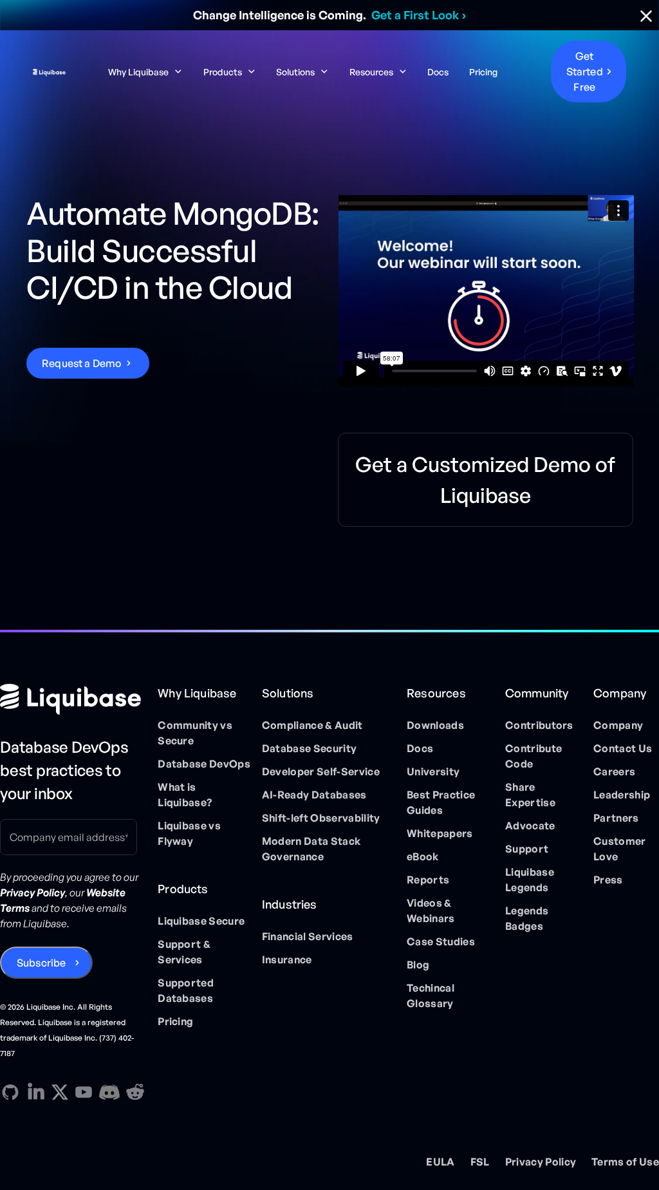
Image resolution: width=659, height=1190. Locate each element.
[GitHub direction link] (10, 1092)
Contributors (539, 725)
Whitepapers (440, 833)
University (433, 771)
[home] (49, 71)
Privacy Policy (540, 1161)
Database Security (309, 748)
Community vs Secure (195, 733)
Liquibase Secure (201, 920)
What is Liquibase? (185, 794)
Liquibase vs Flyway (189, 833)
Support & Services (184, 952)
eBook (423, 856)
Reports (428, 879)
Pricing (483, 71)
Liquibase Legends (529, 879)
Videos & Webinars (431, 910)
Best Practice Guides (441, 802)
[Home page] (73, 699)
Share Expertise (530, 794)
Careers (614, 771)
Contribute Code (533, 756)
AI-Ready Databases (314, 794)
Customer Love (619, 849)
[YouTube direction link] (83, 1092)
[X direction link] (59, 1091)
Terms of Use (625, 1161)
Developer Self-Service (321, 771)
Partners (616, 817)
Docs (438, 71)
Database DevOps (204, 763)
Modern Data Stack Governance (311, 849)
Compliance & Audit (312, 725)
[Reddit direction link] (135, 1092)
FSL (480, 1161)
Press (608, 879)
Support (526, 848)
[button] (145, 72)
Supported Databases (186, 990)
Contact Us (622, 748)
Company (618, 725)
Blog (418, 964)
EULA (440, 1161)
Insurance (287, 959)
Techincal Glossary (430, 995)
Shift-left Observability (321, 817)
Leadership (621, 794)
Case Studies (441, 941)
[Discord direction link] (109, 1092)
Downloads (435, 725)
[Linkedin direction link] (36, 1092)
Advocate (530, 825)
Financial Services (307, 936)
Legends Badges (526, 918)
